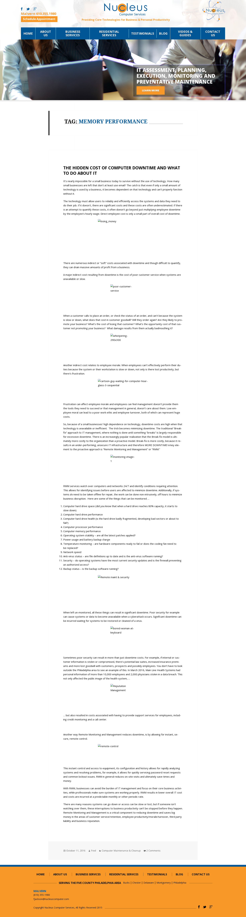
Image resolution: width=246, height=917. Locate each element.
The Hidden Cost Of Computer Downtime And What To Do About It (121, 170)
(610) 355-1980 (41, 894)
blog (163, 33)
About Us (45, 33)
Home (28, 33)
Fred (93, 850)
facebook (21, 9)
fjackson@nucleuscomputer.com (51, 899)
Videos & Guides (185, 33)
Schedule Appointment (39, 19)
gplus (211, 907)
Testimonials (142, 33)
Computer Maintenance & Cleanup (121, 850)
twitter (28, 9)
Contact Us (212, 33)
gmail (35, 9)
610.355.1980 (46, 13)
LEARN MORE (150, 90)
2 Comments (153, 850)
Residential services (109, 33)
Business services (72, 33)
